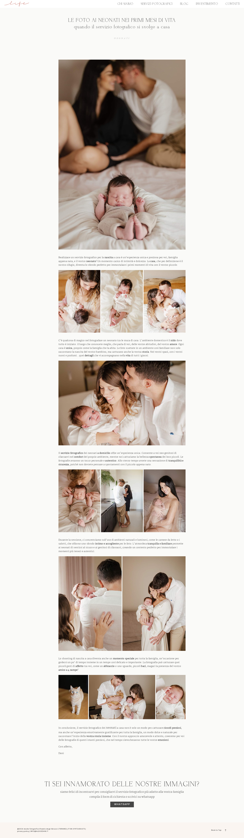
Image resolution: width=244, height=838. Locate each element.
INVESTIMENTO (207, 4)
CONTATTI (233, 4)
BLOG (184, 4)
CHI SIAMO (125, 4)
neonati (122, 38)
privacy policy (23, 831)
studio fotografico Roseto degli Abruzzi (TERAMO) (45, 829)
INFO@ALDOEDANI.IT (39, 831)
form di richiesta (114, 797)
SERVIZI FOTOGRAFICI (156, 4)
